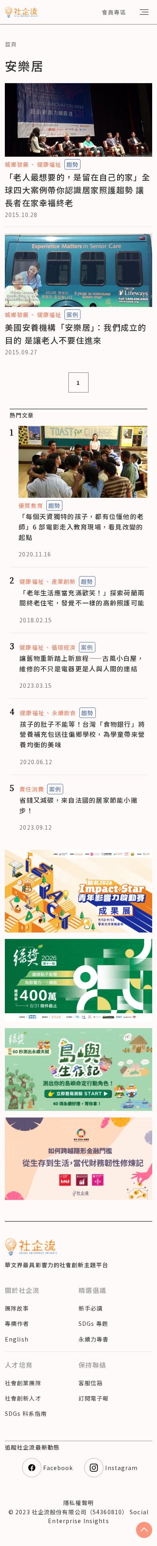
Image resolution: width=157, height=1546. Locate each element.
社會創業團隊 (23, 1383)
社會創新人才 (23, 1398)
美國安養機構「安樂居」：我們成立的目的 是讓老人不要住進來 (76, 333)
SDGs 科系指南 (26, 1413)
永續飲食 (64, 713)
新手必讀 (90, 1308)
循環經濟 (64, 647)
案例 (72, 315)
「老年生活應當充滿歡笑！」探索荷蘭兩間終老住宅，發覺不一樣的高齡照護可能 (82, 598)
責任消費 (31, 789)
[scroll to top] (144, 1530)
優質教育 (31, 505)
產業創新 (64, 581)
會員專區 (114, 12)
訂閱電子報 (93, 1398)
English (17, 1339)
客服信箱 (90, 1383)
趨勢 (72, 164)
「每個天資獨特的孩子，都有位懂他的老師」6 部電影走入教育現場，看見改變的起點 (81, 526)
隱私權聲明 (78, 1503)
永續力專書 (93, 1339)
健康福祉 (49, 164)
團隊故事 (17, 1308)
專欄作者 (17, 1323)
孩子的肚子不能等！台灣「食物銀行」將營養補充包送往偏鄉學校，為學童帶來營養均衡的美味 (82, 734)
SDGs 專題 (93, 1323)
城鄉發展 (17, 164)
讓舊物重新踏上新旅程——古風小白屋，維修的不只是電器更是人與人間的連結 (81, 663)
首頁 (11, 44)
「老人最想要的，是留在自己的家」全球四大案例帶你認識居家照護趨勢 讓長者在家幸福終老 (78, 190)
